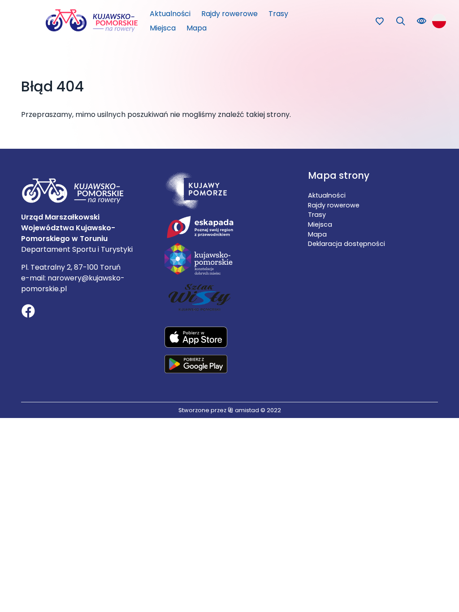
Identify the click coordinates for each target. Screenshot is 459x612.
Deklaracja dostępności (346, 243)
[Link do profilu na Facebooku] (28, 312)
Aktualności (170, 14)
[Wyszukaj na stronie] (400, 21)
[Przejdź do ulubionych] (379, 21)
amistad (246, 410)
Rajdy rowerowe (229, 14)
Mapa (196, 28)
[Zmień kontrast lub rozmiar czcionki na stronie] (421, 21)
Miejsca (163, 28)
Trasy (278, 14)
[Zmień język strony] (439, 21)
